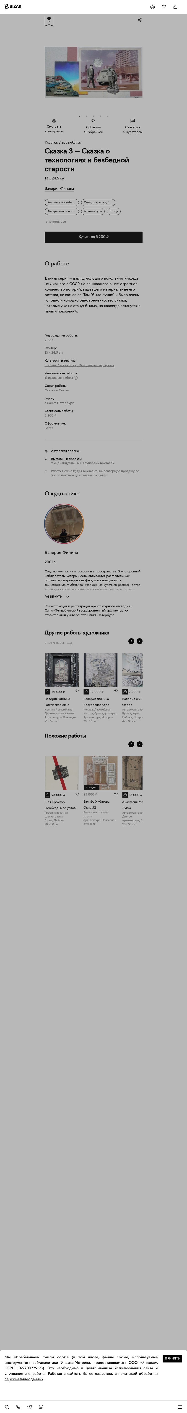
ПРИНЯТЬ (172, 1358)
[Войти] (152, 7)
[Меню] (180, 1407)
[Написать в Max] (41, 1407)
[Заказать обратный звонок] (18, 1407)
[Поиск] (7, 1407)
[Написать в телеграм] (29, 1407)
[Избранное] (164, 7)
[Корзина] (175, 7)
